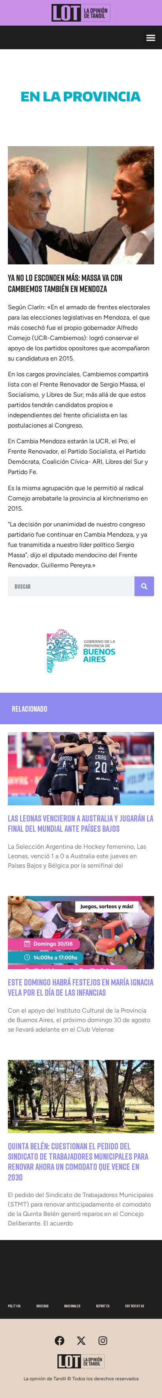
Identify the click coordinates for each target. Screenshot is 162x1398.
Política (14, 1305)
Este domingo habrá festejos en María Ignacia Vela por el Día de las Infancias (80, 987)
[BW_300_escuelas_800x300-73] (81, 122)
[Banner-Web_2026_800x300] (81, 676)
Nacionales (72, 1305)
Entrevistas (134, 1305)
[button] (151, 37)
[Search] (144, 586)
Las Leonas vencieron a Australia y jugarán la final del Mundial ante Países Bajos (80, 823)
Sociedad (42, 1305)
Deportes (102, 1305)
